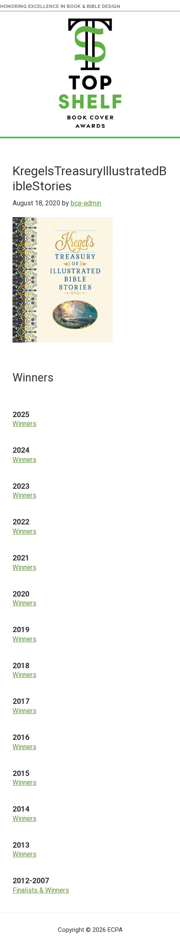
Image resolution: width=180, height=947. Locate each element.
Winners (24, 424)
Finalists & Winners (41, 890)
